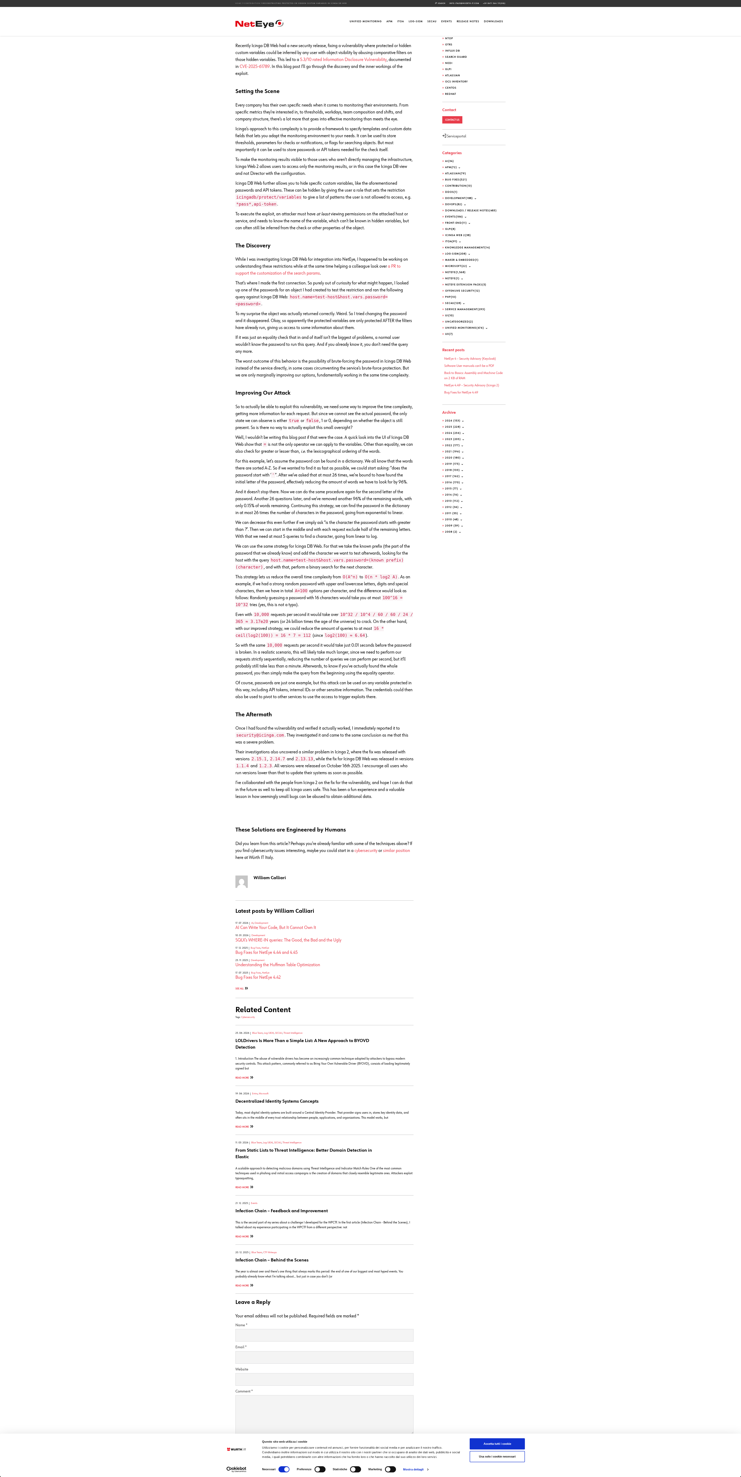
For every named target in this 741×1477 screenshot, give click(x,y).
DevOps (453, 204)
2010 (452, 519)
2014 (451, 494)
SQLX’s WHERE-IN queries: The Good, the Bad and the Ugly (288, 940)
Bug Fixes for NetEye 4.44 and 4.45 (266, 952)
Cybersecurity (248, 1017)
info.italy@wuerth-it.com (464, 3)
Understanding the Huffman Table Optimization (277, 965)
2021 (452, 451)
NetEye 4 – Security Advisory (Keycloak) (470, 358)
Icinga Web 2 (458, 235)
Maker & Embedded (462, 260)
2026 (452, 420)
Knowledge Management (467, 247)
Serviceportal (456, 136)
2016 (452, 482)
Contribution (252, 3)
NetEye (265, 948)
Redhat (450, 94)
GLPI (448, 69)
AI (252, 923)
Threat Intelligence (292, 1033)
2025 (453, 427)
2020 (453, 457)
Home (238, 3)
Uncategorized (459, 321)
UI (449, 315)
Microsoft (263, 1093)
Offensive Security (462, 290)
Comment (244, 1391)
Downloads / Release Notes (471, 210)
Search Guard (456, 57)
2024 (453, 433)
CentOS (450, 87)
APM (390, 21)
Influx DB (452, 50)
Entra (255, 1093)
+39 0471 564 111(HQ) (494, 3)
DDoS (451, 192)
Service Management (465, 309)
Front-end (456, 223)
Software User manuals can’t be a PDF (469, 366)
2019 (452, 464)
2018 (452, 470)
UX (449, 334)
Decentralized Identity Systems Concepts (277, 1101)
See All (239, 988)
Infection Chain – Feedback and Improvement (281, 1211)
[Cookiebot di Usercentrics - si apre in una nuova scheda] (236, 1469)
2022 (452, 445)
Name (241, 1325)
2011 (451, 513)
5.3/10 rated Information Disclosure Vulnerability (343, 59)
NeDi (448, 63)
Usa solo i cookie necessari (497, 1456)
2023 (453, 439)
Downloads (493, 21)
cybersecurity (365, 850)
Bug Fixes (256, 948)
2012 (452, 507)
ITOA (400, 21)
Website (241, 1369)
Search (441, 3)
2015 (451, 488)
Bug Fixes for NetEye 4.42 (258, 977)
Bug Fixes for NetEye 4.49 (461, 392)
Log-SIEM (416, 21)
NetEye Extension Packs (465, 284)
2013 (452, 501)
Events (446, 21)
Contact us (452, 119)
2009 (452, 525)
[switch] (320, 1469)
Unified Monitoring (366, 21)
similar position (396, 850)
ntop (449, 38)
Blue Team (257, 1033)
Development (261, 923)
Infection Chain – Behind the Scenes (272, 1260)
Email (241, 1347)
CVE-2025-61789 (255, 66)
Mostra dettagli (413, 1469)
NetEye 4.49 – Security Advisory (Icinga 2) (471, 385)
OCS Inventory (456, 81)
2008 (451, 531)
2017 (452, 476)
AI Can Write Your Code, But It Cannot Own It (275, 927)
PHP (450, 297)
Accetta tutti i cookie (497, 1443)
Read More (242, 1077)
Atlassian (452, 75)
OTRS (448, 44)
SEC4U (432, 21)
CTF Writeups (270, 1252)
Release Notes (468, 21)
